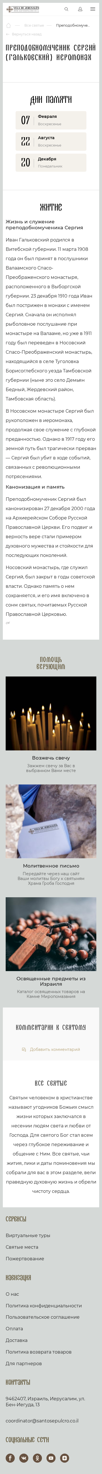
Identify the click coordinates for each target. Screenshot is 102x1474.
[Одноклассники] (37, 1458)
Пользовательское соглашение (43, 1317)
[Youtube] (51, 1458)
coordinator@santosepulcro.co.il (42, 1421)
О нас (12, 1294)
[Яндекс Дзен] (64, 1458)
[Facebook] (10, 1458)
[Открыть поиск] (66, 9)
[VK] (23, 1458)
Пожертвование (25, 1258)
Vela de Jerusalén (23, 9)
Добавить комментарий (54, 1049)
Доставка (16, 1340)
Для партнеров (24, 1363)
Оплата (14, 1328)
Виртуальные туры (28, 1235)
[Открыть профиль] (80, 9)
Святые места (22, 1247)
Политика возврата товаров (39, 1352)
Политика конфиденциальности (44, 1305)
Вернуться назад (26, 34)
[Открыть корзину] (54, 9)
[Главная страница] (9, 25)
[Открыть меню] (92, 9)
